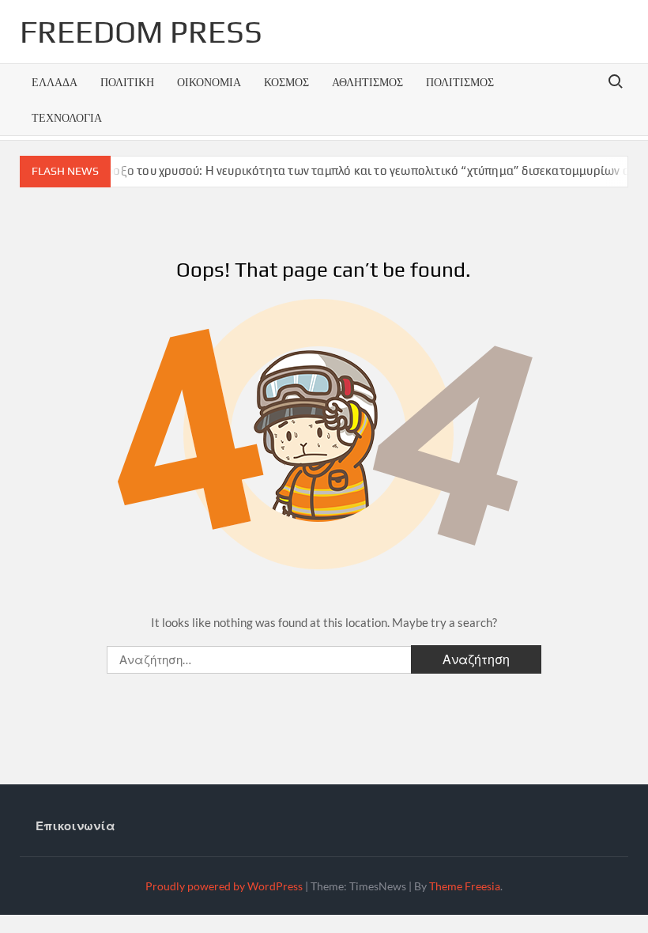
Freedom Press (141, 31)
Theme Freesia (464, 886)
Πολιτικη (127, 82)
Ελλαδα (54, 82)
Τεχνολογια (67, 117)
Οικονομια (209, 82)
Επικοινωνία (75, 825)
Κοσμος (286, 82)
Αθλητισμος (367, 82)
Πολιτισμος (460, 82)
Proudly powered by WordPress (224, 886)
